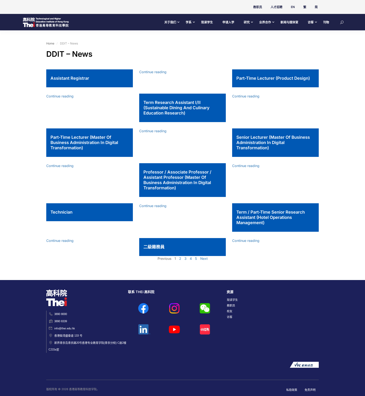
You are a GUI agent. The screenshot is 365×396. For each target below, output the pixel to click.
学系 (189, 22)
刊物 (326, 22)
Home (50, 43)
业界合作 (265, 22)
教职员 (257, 7)
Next (204, 258)
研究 (247, 22)
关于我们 (170, 22)
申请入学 (228, 22)
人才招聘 (276, 7)
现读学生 (207, 22)
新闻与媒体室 (289, 22)
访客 (311, 22)
